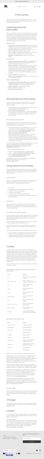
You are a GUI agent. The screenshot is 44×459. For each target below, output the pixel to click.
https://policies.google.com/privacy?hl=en (21, 131)
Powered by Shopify (37, 453)
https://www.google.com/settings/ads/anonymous (24, 153)
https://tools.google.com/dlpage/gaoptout (17, 132)
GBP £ (12, 450)
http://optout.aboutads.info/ (12, 160)
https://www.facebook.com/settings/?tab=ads (24, 151)
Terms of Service (6, 438)
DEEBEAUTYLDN (31, 453)
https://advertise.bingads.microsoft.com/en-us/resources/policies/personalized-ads (19, 155)
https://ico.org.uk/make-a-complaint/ (14, 427)
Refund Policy (14, 438)
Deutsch (6, 450)
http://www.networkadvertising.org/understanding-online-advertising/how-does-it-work (18, 146)
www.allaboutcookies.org (21, 376)
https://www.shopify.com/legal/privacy (16, 109)
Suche (4, 435)
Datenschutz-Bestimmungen (9, 437)
